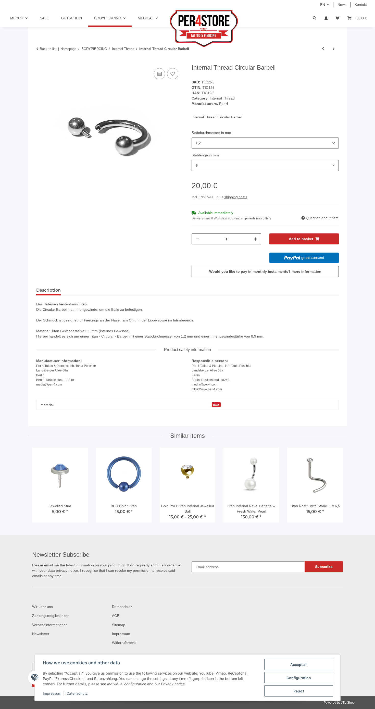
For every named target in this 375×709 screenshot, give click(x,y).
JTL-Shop (348, 702)
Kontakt (361, 5)
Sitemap (118, 625)
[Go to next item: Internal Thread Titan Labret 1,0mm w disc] (333, 48)
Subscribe (324, 567)
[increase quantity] (255, 239)
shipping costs (235, 197)
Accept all (298, 664)
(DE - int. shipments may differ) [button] (249, 218)
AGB (115, 616)
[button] (326, 18)
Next (334, 487)
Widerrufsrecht (124, 643)
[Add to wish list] (172, 73)
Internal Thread (222, 98)
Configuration (298, 678)
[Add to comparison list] (159, 73)
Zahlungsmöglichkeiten (50, 616)
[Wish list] (337, 18)
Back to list (48, 49)
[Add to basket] (40, 61)
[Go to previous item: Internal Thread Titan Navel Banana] (323, 48)
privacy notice (67, 570)
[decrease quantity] (197, 239)
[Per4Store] (197, 28)
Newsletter (40, 634)
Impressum (52, 693)
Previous (40, 487)
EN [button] (322, 5)
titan (216, 404)
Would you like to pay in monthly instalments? (265, 271)
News (342, 5)
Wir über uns (42, 607)
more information (306, 271)
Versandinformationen (50, 625)
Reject (298, 691)
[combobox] (265, 143)
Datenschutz (77, 693)
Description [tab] (48, 290)
